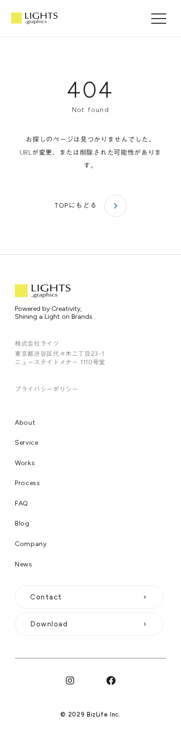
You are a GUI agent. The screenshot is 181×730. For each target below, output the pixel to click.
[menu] (159, 18)
